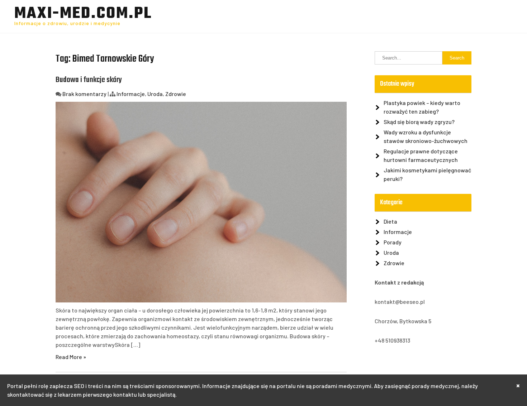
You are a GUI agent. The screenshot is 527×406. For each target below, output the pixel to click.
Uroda (155, 93)
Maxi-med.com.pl (83, 14)
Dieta (390, 221)
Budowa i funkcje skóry (89, 80)
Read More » (71, 356)
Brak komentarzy (84, 93)
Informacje (131, 93)
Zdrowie (175, 93)
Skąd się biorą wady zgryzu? (419, 121)
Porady (393, 242)
